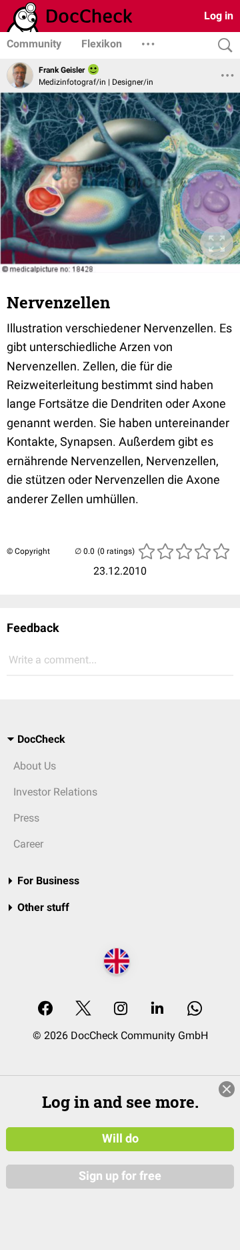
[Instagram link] (120, 1009)
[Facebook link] (45, 1009)
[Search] (222, 45)
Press (26, 818)
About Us (34, 765)
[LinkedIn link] (157, 1009)
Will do (120, 1138)
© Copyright (28, 551)
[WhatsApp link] (194, 1009)
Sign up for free (120, 1176)
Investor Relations (55, 792)
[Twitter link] (83, 1009)
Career (28, 844)
